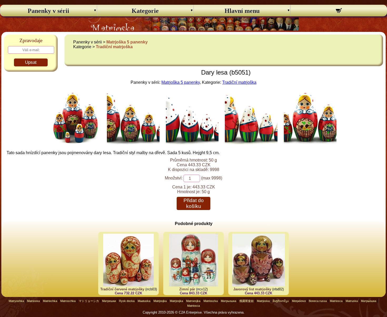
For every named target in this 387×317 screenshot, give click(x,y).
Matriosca (336, 301)
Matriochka (50, 301)
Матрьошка (228, 301)
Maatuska (144, 301)
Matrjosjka (160, 301)
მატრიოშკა (281, 301)
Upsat (31, 62)
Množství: (173, 178)
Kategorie (145, 10)
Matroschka (68, 301)
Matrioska (33, 301)
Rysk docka (127, 301)
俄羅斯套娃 (246, 301)
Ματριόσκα (299, 301)
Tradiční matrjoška (114, 47)
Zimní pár (187, 289)
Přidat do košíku (193, 203)
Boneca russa (318, 301)
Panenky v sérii (48, 10)
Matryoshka (16, 301)
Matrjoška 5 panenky (127, 42)
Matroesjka (193, 301)
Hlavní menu (242, 10)
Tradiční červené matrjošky (122, 289)
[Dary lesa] (76, 142)
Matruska (352, 301)
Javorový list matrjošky (252, 289)
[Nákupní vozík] (339, 11)
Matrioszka (211, 301)
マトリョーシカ (89, 301)
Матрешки (109, 301)
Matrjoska (263, 301)
